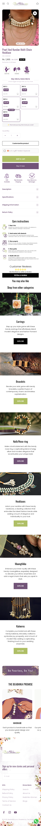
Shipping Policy (8, 789)
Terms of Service (9, 801)
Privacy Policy (7, 797)
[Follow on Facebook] (3, 812)
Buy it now (21, 166)
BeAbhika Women (30, 797)
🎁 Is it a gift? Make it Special (18, 151)
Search (25, 789)
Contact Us (6, 805)
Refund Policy (7, 793)
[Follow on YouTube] (15, 812)
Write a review (20, 275)
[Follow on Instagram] (9, 812)
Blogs (25, 801)
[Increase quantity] (17, 135)
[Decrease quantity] (5, 135)
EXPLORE (20, 341)
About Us (26, 793)
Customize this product (20, 143)
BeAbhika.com (13, 819)
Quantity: (6, 131)
